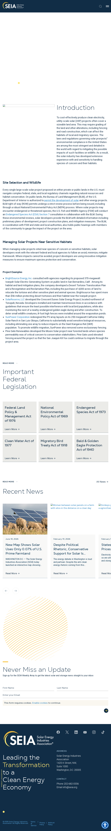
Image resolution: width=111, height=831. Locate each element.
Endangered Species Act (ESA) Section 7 (27, 214)
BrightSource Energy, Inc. (18, 278)
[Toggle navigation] (107, 6)
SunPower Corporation (17, 317)
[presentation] (6, 591)
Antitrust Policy (51, 824)
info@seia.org (70, 787)
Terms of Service (33, 824)
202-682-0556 (71, 783)
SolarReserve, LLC (15, 299)
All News (102, 481)
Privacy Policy (42, 824)
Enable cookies (40, 703)
